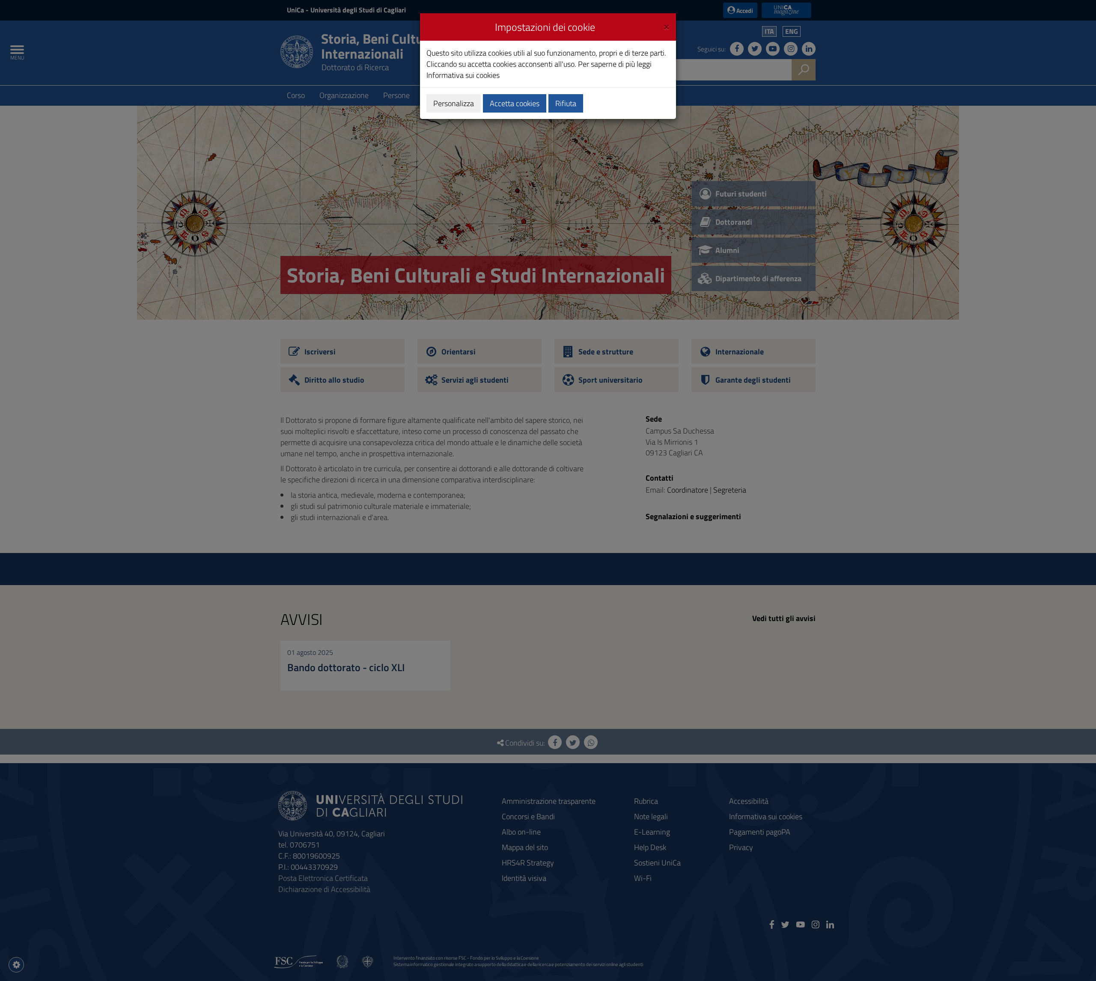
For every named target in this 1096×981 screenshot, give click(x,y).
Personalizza (453, 103)
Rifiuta (565, 103)
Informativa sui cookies (463, 75)
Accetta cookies (514, 103)
